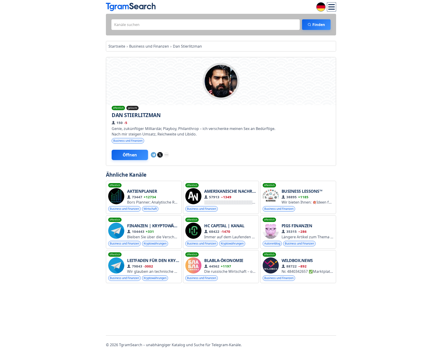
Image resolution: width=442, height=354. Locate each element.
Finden (318, 24)
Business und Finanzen (127, 141)
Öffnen (130, 155)
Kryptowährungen (155, 243)
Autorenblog (272, 243)
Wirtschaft (150, 209)
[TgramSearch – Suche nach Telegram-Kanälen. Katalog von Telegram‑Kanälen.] (131, 7)
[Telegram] (153, 155)
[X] (160, 155)
